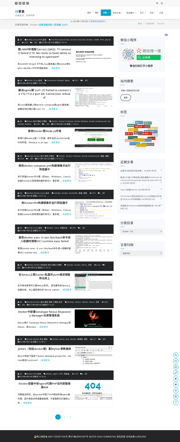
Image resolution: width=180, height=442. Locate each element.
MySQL (36, 339)
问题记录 (63, 228)
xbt (20, 39)
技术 (35, 121)
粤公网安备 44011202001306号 (52, 436)
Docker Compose (66, 121)
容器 (102, 156)
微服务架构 (145, 127)
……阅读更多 (54, 68)
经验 (44, 39)
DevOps (30, 156)
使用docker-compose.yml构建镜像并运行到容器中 (45, 167)
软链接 (66, 374)
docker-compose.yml (98, 121)
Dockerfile (73, 193)
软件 (60, 302)
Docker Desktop (81, 121)
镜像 (107, 156)
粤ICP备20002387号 (78, 436)
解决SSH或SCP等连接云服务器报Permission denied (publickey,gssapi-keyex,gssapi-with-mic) (141, 180)
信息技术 (44, 265)
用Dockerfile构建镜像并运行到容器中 (44, 203)
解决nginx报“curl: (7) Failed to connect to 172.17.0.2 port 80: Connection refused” (44, 93)
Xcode (133, 132)
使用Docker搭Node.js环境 (44, 131)
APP (65, 24)
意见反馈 (121, 436)
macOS (134, 139)
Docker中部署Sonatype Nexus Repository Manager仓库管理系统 (44, 313)
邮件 (86, 339)
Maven (85, 302)
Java (67, 339)
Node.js (28, 124)
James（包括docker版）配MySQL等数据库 (44, 349)
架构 (46, 156)
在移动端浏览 (45, 24)
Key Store (148, 140)
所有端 (57, 24)
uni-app (139, 133)
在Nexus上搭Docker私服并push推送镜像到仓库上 (44, 276)
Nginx (67, 80)
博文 (97, 12)
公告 (161, 12)
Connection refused (55, 80)
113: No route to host (60, 39)
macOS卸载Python (128, 189)
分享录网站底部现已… (97, 21)
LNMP (96, 39)
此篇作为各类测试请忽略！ (131, 170)
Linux (35, 39)
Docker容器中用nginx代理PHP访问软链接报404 (45, 385)
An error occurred (78, 39)
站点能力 (131, 12)
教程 (39, 121)
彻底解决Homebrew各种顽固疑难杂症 (137, 205)
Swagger (146, 133)
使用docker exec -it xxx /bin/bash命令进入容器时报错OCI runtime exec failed (45, 239)
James (62, 339)
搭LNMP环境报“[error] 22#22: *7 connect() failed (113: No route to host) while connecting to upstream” (44, 53)
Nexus (84, 265)
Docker (30, 39)
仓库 (90, 265)
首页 (89, 12)
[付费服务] (175, 361)
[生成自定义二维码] (157, 3)
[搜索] (162, 3)
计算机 (44, 121)
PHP (40, 39)
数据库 (80, 339)
